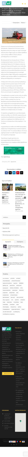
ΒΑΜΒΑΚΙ (21, 283)
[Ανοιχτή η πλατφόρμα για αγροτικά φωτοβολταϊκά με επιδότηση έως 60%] (5, 263)
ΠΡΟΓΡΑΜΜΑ (6, 307)
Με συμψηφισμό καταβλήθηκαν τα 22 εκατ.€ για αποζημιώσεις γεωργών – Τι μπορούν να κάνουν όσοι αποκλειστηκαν (20, 397)
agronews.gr (7, 156)
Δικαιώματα (5, 288)
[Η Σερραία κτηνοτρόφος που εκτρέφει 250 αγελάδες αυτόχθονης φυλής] (5, 245)
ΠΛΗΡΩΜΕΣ (5, 304)
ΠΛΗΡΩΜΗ (12, 304)
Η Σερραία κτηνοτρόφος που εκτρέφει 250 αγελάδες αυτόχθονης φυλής (16, 247)
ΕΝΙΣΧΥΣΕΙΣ (14, 290)
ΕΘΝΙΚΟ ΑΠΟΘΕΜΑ (14, 288)
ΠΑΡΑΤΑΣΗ (9, 302)
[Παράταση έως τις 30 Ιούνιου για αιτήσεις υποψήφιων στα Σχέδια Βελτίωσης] (5, 254)
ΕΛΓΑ (21, 288)
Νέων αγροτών (6, 299)
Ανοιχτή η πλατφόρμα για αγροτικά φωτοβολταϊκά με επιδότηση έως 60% (16, 264)
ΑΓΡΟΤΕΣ (12, 278)
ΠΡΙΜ (17, 304)
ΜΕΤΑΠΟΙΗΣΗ (6, 297)
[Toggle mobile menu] (25, 3)
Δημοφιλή (8, 241)
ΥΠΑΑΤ (23, 309)
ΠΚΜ (21, 302)
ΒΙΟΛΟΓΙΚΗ (18, 285)
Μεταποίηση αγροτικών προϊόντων (11, 235)
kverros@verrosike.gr (8, 423)
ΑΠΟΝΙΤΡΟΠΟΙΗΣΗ (16, 280)
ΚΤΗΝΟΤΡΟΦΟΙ (13, 295)
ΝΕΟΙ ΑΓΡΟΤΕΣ (20, 297)
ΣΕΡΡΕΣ (19, 307)
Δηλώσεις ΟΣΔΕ (6, 231)
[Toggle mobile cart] (22, 3)
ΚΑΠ (17, 292)
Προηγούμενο (16, 22)
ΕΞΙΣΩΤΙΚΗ (5, 292)
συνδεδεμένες (16, 311)
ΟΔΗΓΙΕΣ (17, 299)
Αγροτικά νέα (13, 161)
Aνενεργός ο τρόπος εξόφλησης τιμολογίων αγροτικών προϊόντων (20, 335)
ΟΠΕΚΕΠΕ (22, 299)
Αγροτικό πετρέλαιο (7, 283)
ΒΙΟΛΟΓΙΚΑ (12, 285)
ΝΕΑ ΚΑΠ (13, 297)
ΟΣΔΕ (4, 302)
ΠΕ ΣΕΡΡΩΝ (16, 302)
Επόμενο (23, 22)
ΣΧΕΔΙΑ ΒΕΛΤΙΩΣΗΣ (15, 309)
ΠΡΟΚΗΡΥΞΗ (13, 307)
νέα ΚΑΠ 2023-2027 (7, 311)
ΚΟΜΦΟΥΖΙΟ (6, 295)
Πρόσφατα (20, 241)
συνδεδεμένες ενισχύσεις (8, 314)
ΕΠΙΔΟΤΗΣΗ (12, 292)
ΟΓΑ (12, 299)
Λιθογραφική (5, 441)
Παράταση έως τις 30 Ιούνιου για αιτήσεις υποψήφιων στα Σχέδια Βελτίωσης (15, 255)
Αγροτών (15, 283)
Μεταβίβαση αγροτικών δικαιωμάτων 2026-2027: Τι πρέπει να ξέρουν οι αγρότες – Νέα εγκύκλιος (20, 368)
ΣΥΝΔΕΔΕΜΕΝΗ (6, 309)
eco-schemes (6, 278)
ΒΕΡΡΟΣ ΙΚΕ (5, 285)
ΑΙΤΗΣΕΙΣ (18, 278)
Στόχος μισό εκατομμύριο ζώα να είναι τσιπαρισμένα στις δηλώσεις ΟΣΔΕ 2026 (20, 381)
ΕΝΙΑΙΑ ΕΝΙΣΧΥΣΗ (7, 290)
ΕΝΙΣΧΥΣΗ (21, 290)
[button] (3, 198)
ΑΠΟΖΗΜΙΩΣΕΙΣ (6, 280)
